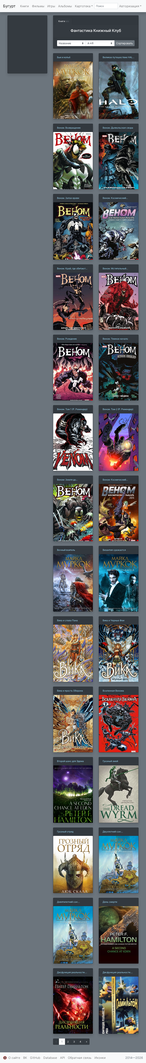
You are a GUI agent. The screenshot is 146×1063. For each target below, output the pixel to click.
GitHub (35, 1058)
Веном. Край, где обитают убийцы (71, 268)
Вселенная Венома (113, 690)
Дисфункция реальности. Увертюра (71, 972)
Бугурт (9, 6)
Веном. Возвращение (69, 127)
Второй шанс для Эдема (70, 761)
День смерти (110, 901)
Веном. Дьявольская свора (118, 127)
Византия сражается (114, 549)
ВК (25, 1058)
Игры (51, 6)
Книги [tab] (63, 21)
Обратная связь (79, 1058)
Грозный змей (110, 761)
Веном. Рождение (67, 338)
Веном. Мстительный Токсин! (114, 268)
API (62, 1058)
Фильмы (38, 6)
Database (50, 1058)
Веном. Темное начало (115, 338)
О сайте (14, 1058)
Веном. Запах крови (68, 198)
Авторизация (129, 6)
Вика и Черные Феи (113, 620)
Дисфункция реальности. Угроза (117, 972)
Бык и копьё (63, 57)
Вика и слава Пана (67, 620)
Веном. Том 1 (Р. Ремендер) (72, 409)
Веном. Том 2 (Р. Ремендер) (118, 409)
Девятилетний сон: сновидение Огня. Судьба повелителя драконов (71, 902)
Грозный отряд (65, 831)
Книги (24, 6)
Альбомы (65, 6)
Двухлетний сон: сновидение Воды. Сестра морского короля (117, 831)
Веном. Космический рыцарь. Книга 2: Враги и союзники (117, 198)
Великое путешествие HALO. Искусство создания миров (119, 57)
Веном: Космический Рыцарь (114, 479)
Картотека (82, 6)
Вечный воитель (66, 549)
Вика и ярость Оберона (70, 690)
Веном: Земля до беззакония (66, 479)
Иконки (100, 1058)
